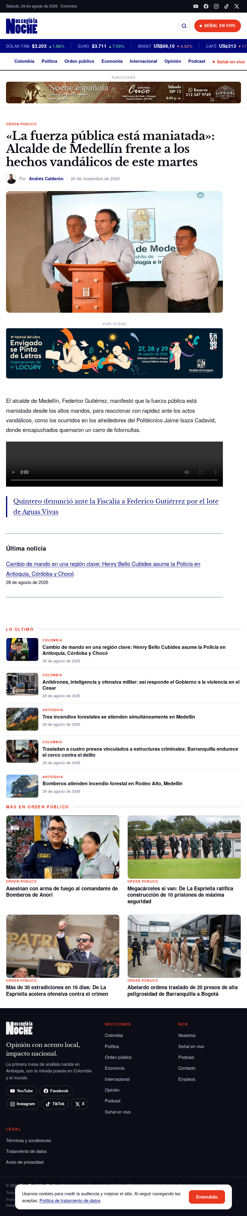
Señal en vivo (231, 62)
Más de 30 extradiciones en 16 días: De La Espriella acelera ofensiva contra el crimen (57, 990)
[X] (237, 6)
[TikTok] (226, 6)
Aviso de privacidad (24, 1162)
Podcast (196, 61)
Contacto (186, 1068)
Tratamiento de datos (26, 1151)
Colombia (24, 61)
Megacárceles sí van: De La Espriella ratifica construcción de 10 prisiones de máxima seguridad (180, 895)
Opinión (172, 61)
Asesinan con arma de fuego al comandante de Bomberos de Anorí (62, 891)
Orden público (79, 61)
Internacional (143, 61)
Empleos (186, 1079)
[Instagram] (216, 6)
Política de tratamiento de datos (69, 1200)
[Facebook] (206, 6)
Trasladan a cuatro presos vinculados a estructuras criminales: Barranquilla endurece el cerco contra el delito (140, 751)
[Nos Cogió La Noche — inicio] (21, 26)
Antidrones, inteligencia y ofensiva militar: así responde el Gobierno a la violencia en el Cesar (140, 685)
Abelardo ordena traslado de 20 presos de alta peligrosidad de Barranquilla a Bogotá (182, 990)
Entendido (207, 1197)
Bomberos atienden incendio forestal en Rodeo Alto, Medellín (112, 783)
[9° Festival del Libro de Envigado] (114, 353)
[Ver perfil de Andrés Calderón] (11, 179)
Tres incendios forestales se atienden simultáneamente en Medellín (118, 716)
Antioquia (52, 709)
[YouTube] (196, 6)
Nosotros (186, 1035)
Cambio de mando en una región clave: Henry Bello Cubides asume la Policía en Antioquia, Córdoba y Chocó (134, 650)
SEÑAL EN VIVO (220, 25)
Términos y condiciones (28, 1140)
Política (49, 61)
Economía (112, 61)
